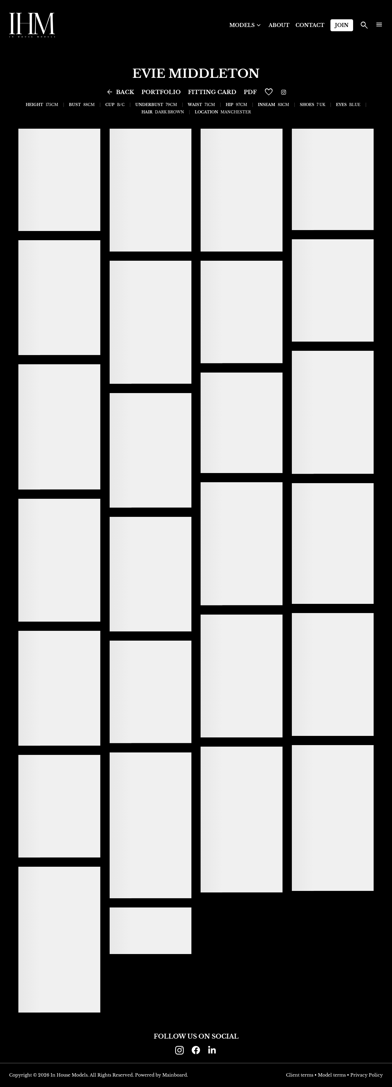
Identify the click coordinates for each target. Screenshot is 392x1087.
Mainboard (174, 1075)
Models (245, 25)
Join (342, 25)
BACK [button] (120, 92)
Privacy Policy (366, 1075)
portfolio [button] (161, 92)
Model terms (332, 1075)
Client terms (299, 1075)
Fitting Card (212, 92)
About (279, 25)
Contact (310, 25)
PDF (250, 92)
